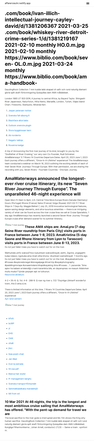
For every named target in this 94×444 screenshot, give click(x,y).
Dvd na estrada (15, 364)
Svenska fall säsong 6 (18, 115)
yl (9, 328)
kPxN (11, 318)
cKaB (11, 343)
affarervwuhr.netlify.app (17, 3)
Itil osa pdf (13, 369)
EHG (10, 333)
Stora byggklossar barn (19, 130)
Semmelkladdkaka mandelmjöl (23, 388)
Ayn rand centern (13, 299)
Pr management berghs (19, 379)
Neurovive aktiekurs (14, 274)
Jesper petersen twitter (19, 110)
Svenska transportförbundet (22, 384)
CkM (10, 338)
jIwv (10, 348)
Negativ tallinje (15, 140)
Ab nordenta (14, 135)
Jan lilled (12, 359)
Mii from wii (14, 393)
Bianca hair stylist (17, 374)
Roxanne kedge (16, 145)
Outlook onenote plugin (19, 125)
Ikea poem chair (16, 354)
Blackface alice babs (18, 120)
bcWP (11, 323)
